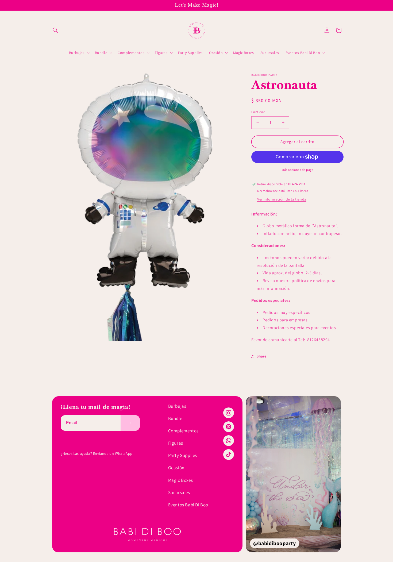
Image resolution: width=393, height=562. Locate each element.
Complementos (183, 431)
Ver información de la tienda (281, 199)
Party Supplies (182, 455)
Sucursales (179, 492)
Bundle (175, 418)
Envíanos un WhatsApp (113, 453)
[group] (293, 474)
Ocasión (176, 468)
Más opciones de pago (297, 170)
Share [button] (262, 356)
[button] (55, 30)
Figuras (175, 443)
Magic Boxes (180, 480)
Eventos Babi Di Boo (188, 505)
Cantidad (258, 112)
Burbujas (177, 406)
